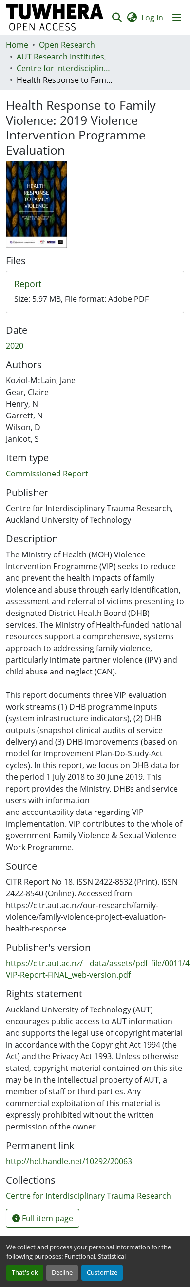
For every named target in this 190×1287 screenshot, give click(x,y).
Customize (102, 1272)
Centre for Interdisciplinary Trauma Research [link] (65, 68)
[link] (95, 284)
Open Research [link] (67, 45)
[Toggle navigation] (177, 17)
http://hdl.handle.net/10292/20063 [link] (69, 1161)
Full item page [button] (46, 1218)
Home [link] (17, 45)
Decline (62, 1272)
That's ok (25, 1272)
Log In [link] (152, 17)
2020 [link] (14, 345)
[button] (55, 17)
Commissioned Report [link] (47, 473)
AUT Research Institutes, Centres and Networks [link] (65, 56)
